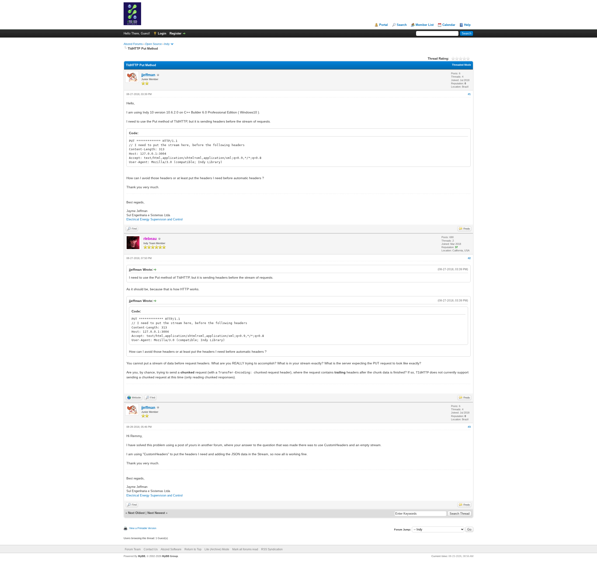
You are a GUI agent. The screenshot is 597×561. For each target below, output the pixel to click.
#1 (469, 94)
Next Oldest (136, 513)
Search (402, 25)
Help (467, 25)
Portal (383, 25)
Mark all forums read (245, 549)
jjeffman (148, 75)
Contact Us (151, 549)
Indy (167, 44)
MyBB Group (170, 556)
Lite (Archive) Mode (217, 549)
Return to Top (192, 549)
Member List (425, 25)
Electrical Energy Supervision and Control (154, 219)
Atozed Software (171, 549)
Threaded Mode (461, 64)
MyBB (141, 556)
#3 (469, 426)
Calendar (448, 25)
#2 (469, 258)
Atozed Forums (133, 44)
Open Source (153, 44)
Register (175, 33)
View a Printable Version (142, 528)
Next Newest (156, 513)
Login (162, 33)
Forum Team (133, 549)
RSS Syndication (272, 549)
